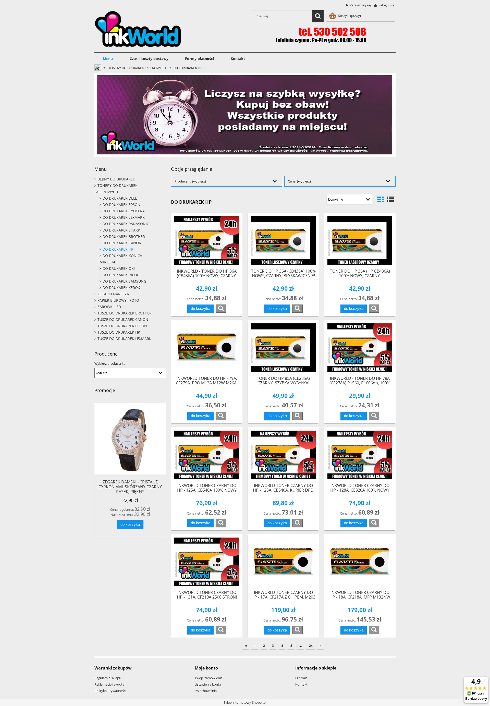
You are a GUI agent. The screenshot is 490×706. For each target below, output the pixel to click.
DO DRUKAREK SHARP (121, 230)
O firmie (301, 678)
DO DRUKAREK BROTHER (124, 236)
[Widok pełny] (390, 199)
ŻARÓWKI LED (109, 306)
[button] (221, 309)
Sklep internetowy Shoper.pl (245, 702)
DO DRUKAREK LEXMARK (124, 217)
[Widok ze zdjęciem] (380, 199)
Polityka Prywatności (110, 690)
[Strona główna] (138, 28)
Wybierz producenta (109, 363)
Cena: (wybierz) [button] (299, 181)
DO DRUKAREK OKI (119, 268)
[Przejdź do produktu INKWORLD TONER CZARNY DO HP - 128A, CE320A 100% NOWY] (359, 455)
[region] (245, 115)
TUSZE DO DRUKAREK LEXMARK (124, 338)
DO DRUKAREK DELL (120, 198)
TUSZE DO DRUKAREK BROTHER (124, 313)
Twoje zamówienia (209, 678)
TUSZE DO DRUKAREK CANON (122, 319)
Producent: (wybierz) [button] (190, 181)
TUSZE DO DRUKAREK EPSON (122, 325)
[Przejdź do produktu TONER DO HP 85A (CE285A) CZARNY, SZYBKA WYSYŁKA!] (283, 347)
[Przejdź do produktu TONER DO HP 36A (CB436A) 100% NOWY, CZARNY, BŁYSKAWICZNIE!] (283, 240)
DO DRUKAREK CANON (122, 242)
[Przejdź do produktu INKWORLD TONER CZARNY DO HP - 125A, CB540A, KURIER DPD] (283, 455)
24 (311, 645)
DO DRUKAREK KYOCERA (124, 211)
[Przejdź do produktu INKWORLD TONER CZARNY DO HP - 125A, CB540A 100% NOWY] (206, 455)
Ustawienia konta (208, 684)
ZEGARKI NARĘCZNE (114, 293)
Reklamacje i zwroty (109, 684)
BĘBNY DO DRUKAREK (116, 179)
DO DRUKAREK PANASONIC (126, 223)
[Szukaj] (318, 16)
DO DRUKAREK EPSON (121, 204)
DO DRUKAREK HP (118, 249)
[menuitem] (107, 58)
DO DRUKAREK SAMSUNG (124, 281)
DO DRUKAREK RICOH (121, 274)
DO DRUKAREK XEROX (121, 287)
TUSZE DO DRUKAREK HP (118, 332)
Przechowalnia (206, 690)
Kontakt (301, 684)
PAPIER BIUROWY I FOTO (118, 300)
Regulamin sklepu (107, 678)
